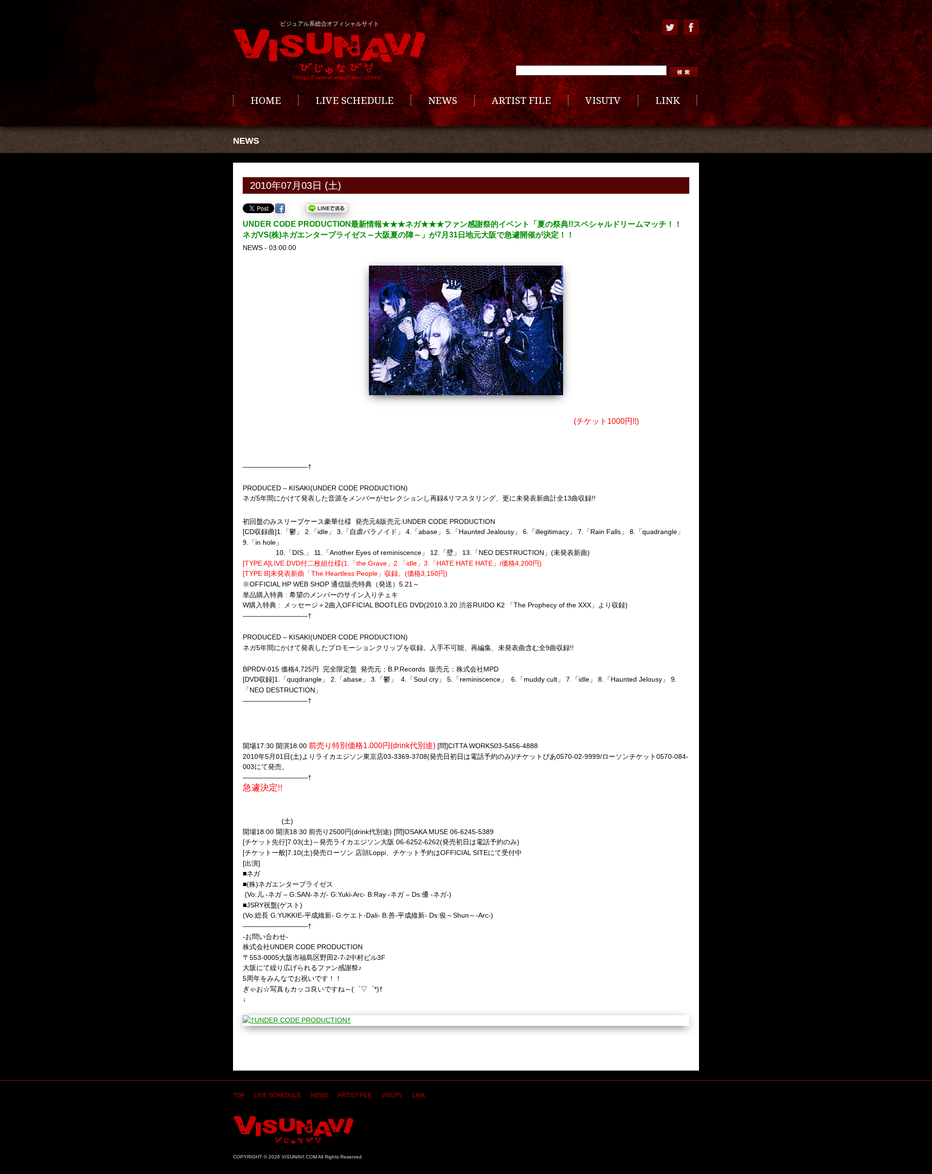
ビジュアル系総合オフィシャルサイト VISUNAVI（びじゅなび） (329, 55)
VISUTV (603, 100)
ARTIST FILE (521, 100)
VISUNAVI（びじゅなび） (293, 1130)
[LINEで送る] (326, 208)
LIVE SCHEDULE (355, 100)
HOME (265, 100)
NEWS (442, 100)
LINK (667, 100)
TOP (239, 1095)
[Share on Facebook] (280, 208)
